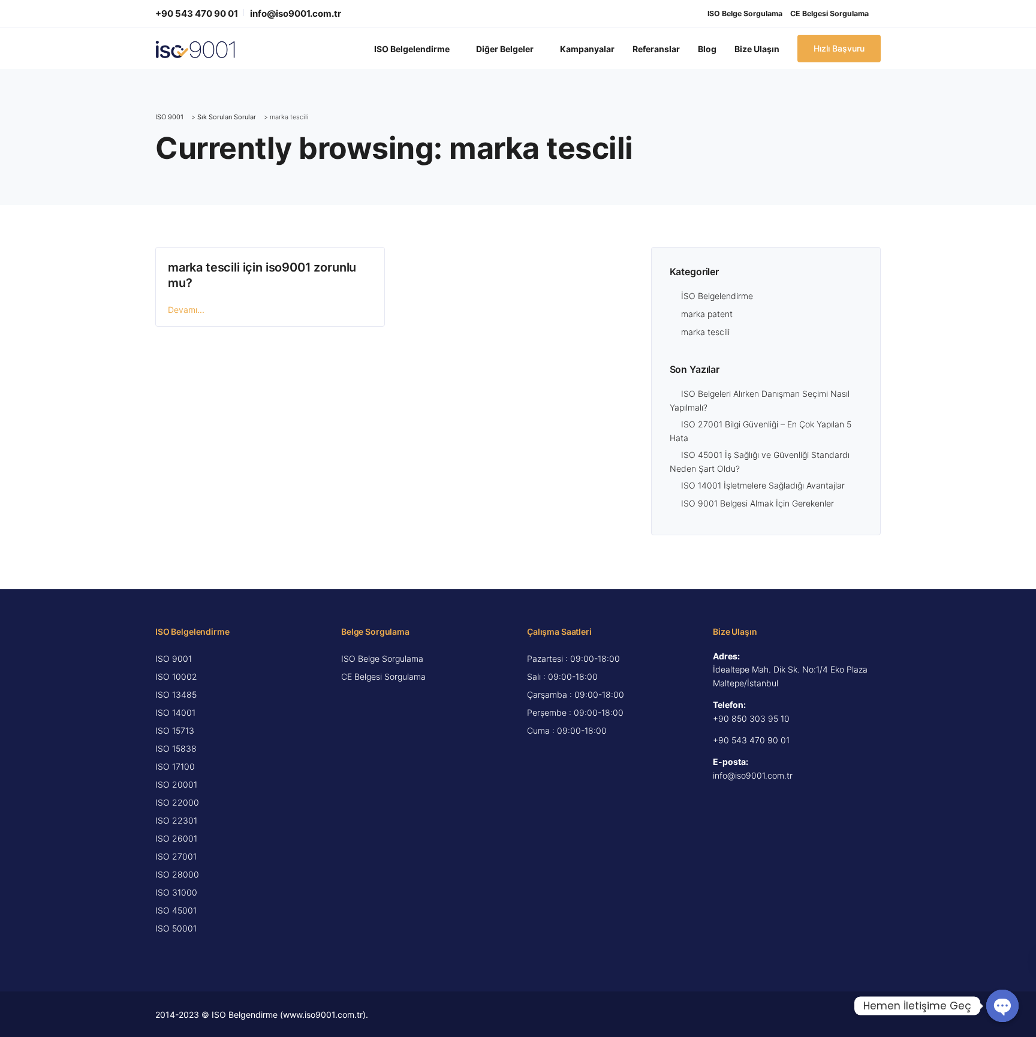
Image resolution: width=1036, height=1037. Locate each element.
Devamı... (186, 310)
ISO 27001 (176, 856)
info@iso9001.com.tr (295, 13)
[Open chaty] (1002, 1006)
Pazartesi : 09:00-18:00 (573, 658)
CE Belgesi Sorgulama (829, 13)
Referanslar (656, 49)
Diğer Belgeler (505, 49)
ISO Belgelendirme (412, 49)
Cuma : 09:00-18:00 (567, 730)
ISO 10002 (176, 676)
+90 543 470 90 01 (196, 13)
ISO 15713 (174, 730)
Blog (707, 49)
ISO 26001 (176, 838)
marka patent (707, 314)
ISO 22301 (176, 820)
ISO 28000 (177, 874)
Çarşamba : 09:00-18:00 (575, 694)
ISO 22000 (177, 802)
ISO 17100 (175, 766)
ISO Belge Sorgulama (744, 13)
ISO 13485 (176, 694)
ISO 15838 (176, 748)
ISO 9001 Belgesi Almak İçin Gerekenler (757, 503)
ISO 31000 (176, 892)
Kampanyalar (587, 49)
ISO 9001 (173, 658)
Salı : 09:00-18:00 (562, 676)
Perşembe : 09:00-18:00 (575, 712)
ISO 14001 (175, 712)
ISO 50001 (176, 928)
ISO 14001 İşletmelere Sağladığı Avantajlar (763, 485)
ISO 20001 (176, 784)
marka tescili (705, 332)
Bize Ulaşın (756, 49)
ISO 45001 (176, 910)
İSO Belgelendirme (717, 296)
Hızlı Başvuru (839, 48)
